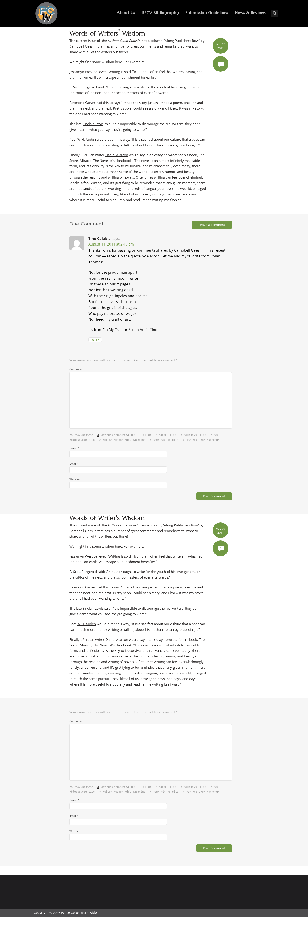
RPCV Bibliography (160, 13)
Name (74, 448)
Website (74, 479)
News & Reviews (250, 13)
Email (74, 463)
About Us (126, 13)
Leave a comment (212, 225)
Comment (75, 369)
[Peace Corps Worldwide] (46, 14)
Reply (95, 340)
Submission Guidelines (207, 13)
